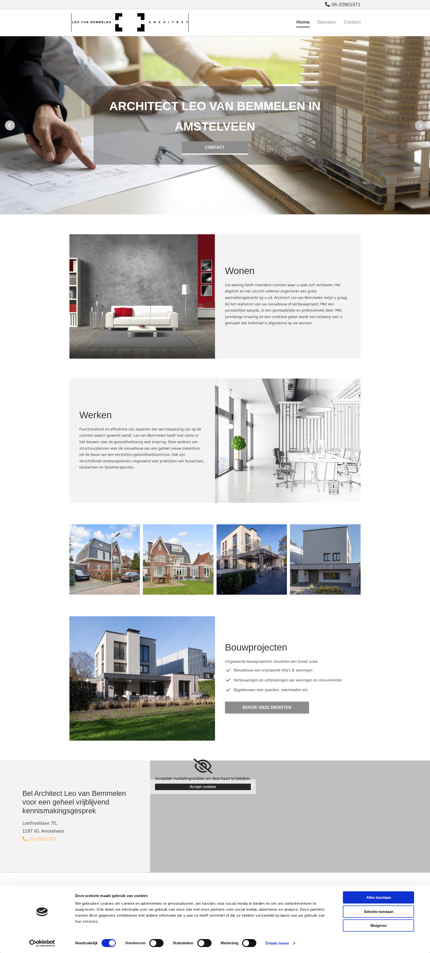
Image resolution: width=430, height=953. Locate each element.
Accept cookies (203, 786)
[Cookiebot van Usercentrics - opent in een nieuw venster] (42, 943)
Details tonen (277, 943)
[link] (203, 766)
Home (303, 22)
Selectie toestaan (378, 911)
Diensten (326, 22)
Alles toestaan (378, 897)
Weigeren (378, 925)
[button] (215, 148)
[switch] (156, 943)
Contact (352, 22)
